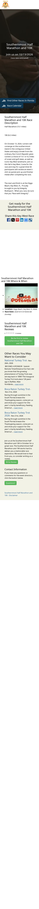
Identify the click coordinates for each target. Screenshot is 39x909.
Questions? (10, 483)
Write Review (11, 462)
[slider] (10, 333)
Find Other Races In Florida (20, 100)
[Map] (19, 252)
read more (19, 384)
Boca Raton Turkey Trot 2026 (17, 414)
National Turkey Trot (16, 360)
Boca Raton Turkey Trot (17, 389)
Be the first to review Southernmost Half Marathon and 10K (19, 341)
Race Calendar (14, 105)
